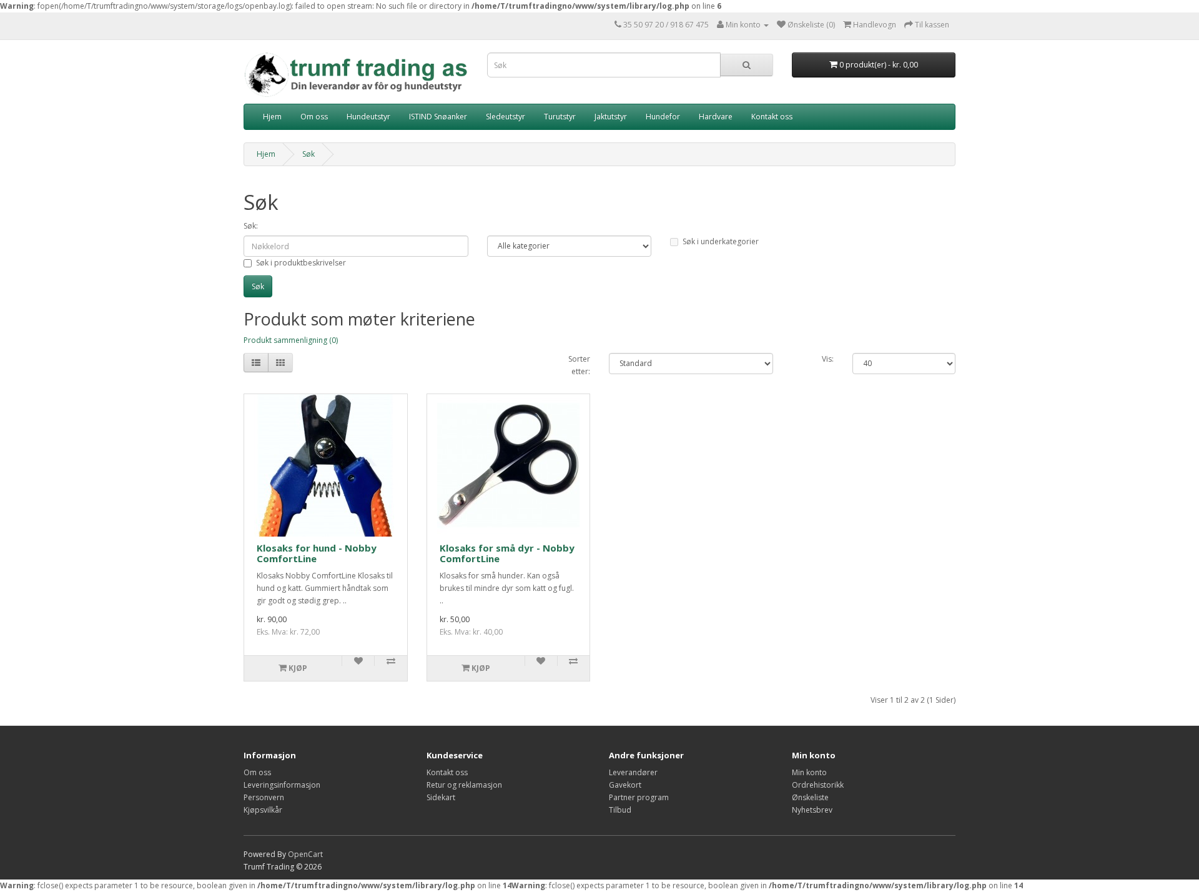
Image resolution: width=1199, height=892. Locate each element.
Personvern (264, 797)
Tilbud (620, 810)
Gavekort (625, 785)
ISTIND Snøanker (438, 116)
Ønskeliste (810, 797)
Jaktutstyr (611, 116)
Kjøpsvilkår (263, 810)
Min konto (809, 772)
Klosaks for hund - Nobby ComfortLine (317, 553)
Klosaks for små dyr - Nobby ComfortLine (507, 553)
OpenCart (305, 854)
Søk (308, 154)
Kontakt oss (771, 116)
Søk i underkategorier (721, 241)
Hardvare (716, 116)
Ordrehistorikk (818, 785)
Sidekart (441, 797)
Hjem (272, 116)
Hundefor (663, 116)
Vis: (828, 359)
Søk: (251, 226)
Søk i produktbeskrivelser (301, 262)
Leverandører (633, 772)
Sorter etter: (579, 365)
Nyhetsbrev (812, 810)
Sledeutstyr (505, 116)
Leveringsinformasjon (282, 785)
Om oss (314, 116)
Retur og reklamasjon (464, 785)
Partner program (639, 797)
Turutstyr (560, 116)
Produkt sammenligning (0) (291, 340)
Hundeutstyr (368, 116)
